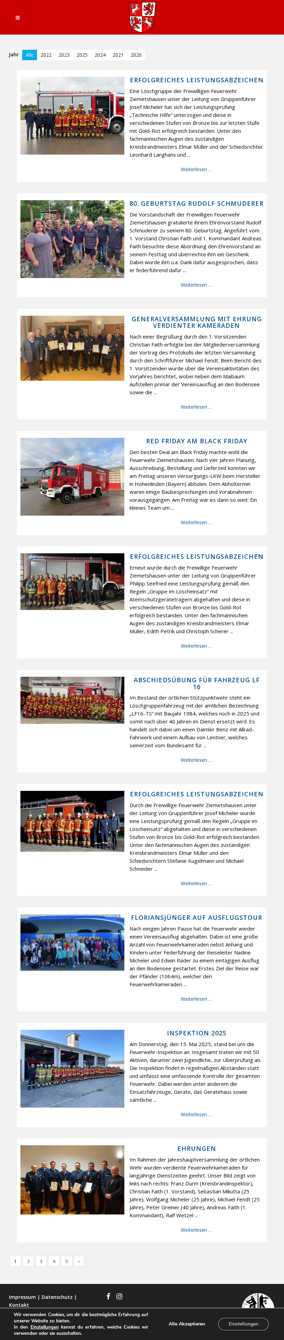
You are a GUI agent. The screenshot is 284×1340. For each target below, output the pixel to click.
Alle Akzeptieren (187, 1324)
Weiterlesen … (196, 169)
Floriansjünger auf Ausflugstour (196, 917)
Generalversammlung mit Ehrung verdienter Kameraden (197, 323)
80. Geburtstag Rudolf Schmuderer (197, 203)
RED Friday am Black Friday (196, 441)
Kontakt (19, 1305)
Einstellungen (44, 1327)
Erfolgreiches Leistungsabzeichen (197, 80)
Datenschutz (57, 1297)
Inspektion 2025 (197, 1033)
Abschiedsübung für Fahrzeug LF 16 (197, 684)
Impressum (22, 1297)
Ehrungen (196, 1148)
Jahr (14, 54)
